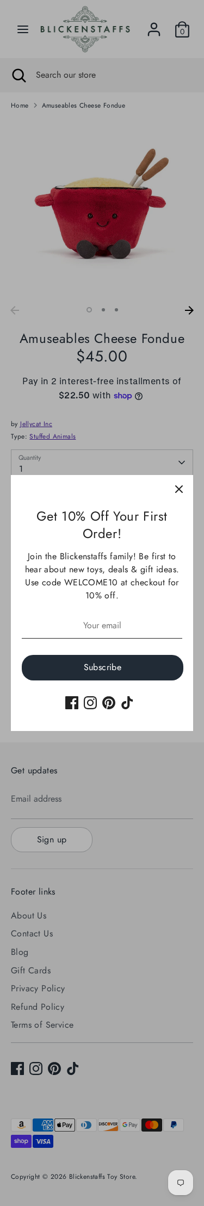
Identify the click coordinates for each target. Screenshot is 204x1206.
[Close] (179, 489)
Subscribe (103, 667)
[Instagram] (90, 702)
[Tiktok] (127, 702)
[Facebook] (71, 702)
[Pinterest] (108, 702)
